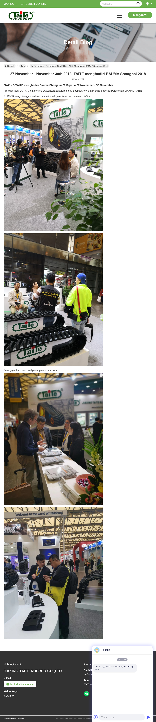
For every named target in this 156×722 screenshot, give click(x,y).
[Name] (138, 4)
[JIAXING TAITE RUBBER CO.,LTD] (20, 15)
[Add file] (96, 717)
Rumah (10, 66)
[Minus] (148, 650)
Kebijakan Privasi (10, 718)
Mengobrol (140, 14)
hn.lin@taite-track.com (22, 684)
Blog (22, 66)
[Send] (148, 717)
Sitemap (21, 718)
